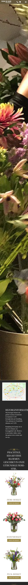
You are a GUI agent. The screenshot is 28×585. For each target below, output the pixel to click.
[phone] (17, 2)
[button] (26, 2)
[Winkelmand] (20, 2)
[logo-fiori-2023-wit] (6, 2)
